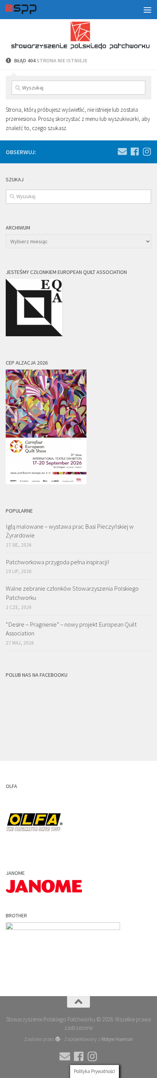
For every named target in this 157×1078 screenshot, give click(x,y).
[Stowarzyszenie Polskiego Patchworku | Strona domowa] (26, 9)
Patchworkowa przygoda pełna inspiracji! (57, 562)
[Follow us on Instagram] (146, 151)
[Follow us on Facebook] (134, 151)
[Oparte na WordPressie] (57, 1039)
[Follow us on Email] (122, 151)
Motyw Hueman (117, 1039)
